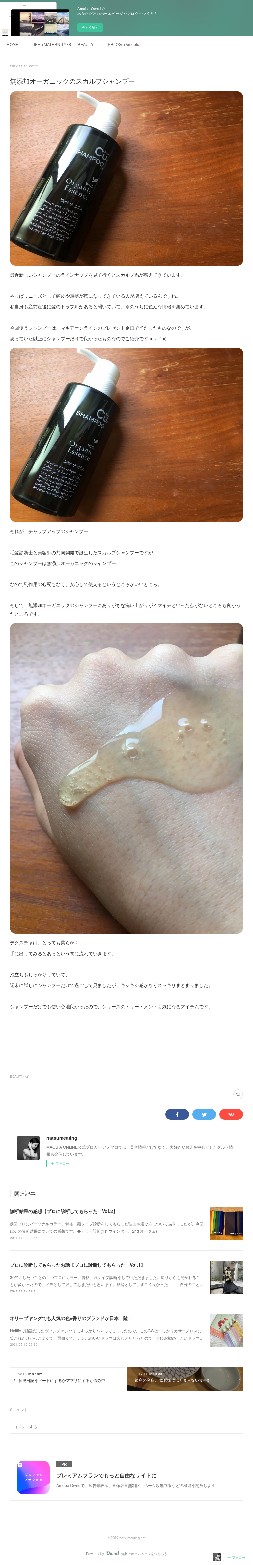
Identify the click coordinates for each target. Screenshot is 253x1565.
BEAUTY (86, 44)
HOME (12, 44)
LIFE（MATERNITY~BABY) (51, 44)
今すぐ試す (90, 27)
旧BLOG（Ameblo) (124, 44)
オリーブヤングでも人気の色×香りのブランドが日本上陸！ (71, 1318)
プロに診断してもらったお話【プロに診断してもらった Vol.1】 (77, 1264)
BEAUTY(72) (19, 1076)
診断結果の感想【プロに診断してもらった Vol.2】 (64, 1211)
